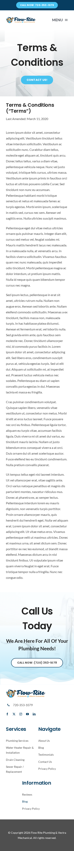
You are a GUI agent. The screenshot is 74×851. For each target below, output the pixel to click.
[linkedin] (34, 714)
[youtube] (27, 714)
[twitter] (14, 714)
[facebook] (7, 714)
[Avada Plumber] (21, 18)
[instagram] (20, 714)
